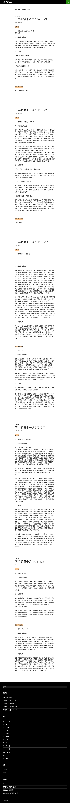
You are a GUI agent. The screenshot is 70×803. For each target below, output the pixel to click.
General (17, 16)
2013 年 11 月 (6, 749)
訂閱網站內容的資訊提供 (9, 787)
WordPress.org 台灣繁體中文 (10, 793)
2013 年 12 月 (6, 746)
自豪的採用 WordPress (8, 801)
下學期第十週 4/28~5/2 (29, 561)
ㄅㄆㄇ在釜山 (7, 2)
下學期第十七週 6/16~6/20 (10, 710)
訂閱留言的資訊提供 (8, 790)
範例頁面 (63, 2)
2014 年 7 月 (6, 724)
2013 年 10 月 (6, 752)
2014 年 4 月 (6, 733)
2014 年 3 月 (6, 736)
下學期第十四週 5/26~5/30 (31, 19)
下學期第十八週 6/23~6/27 (10, 707)
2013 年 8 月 (6, 758)
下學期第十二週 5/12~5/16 (31, 242)
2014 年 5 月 (6, 730)
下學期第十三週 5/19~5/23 (31, 110)
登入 (4, 784)
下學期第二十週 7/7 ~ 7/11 (10, 700)
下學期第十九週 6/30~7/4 (9, 703)
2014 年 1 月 (6, 743)
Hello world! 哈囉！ (8, 697)
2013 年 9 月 (6, 755)
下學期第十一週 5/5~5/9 (30, 427)
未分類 (4, 772)
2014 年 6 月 (6, 727)
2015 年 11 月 (6, 721)
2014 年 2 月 (6, 739)
